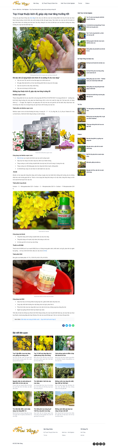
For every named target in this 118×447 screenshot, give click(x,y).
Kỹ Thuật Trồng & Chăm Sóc (49, 3)
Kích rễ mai (20, 158)
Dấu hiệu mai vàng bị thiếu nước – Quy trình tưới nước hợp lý (38, 319)
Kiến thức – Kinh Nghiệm (68, 432)
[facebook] (63, 325)
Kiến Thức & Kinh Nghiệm (68, 3)
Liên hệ (82, 435)
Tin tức (80, 3)
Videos (87, 3)
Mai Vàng (36, 3)
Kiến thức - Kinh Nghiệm (23, 9)
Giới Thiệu (83, 432)
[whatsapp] (73, 325)
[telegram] (70, 325)
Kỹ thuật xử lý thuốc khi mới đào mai (95, 63)
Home (14, 9)
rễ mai (45, 251)
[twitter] (66, 325)
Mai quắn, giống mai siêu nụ (93, 162)
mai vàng (32, 18)
